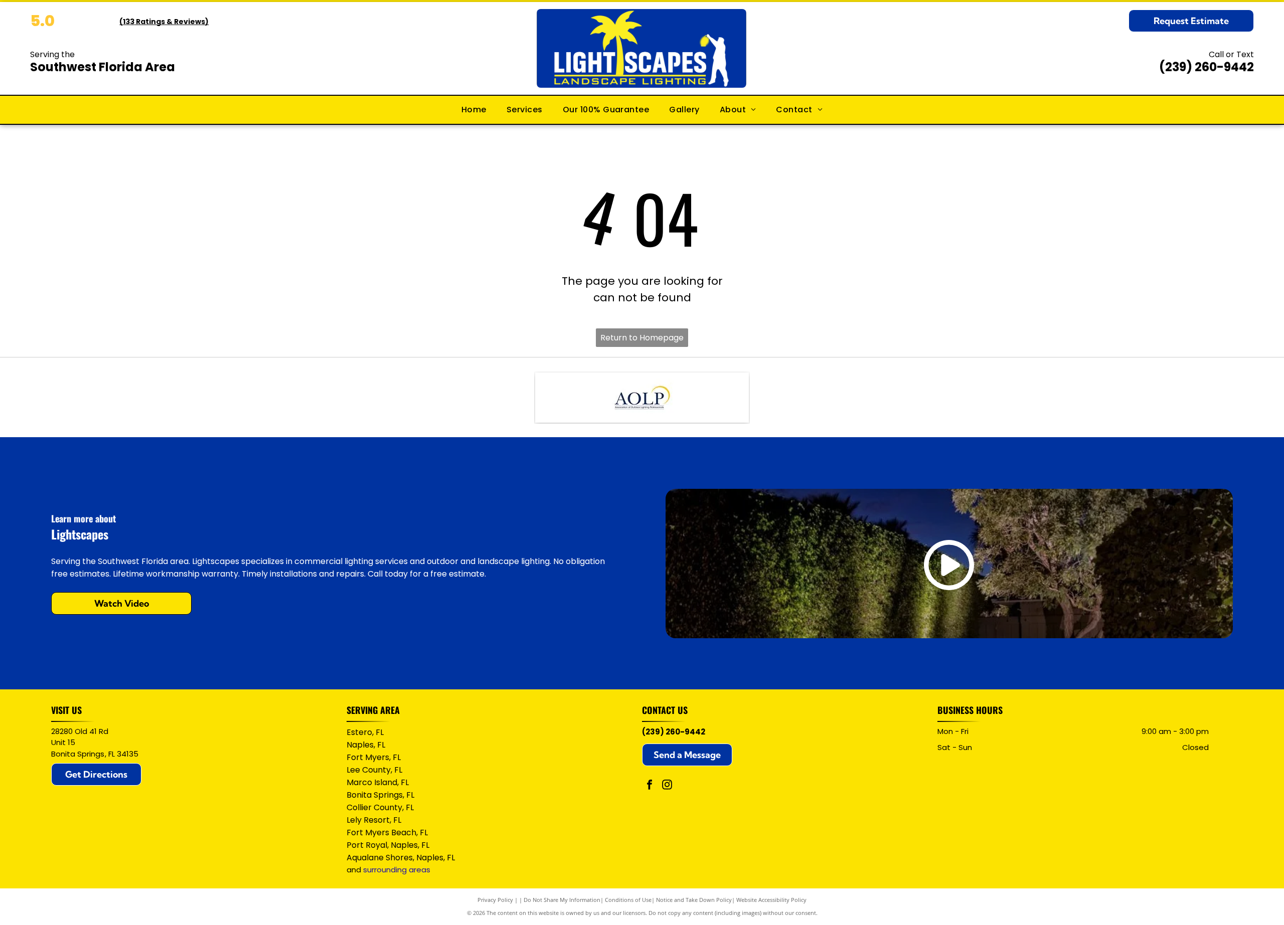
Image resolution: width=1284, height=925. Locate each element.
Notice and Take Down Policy (694, 899)
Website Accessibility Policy (771, 899)
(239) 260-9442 (1206, 67)
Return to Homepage (642, 337)
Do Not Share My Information (562, 899)
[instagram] (667, 786)
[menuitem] (474, 109)
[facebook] (649, 786)
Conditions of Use (628, 899)
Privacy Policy (495, 899)
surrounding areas (396, 869)
